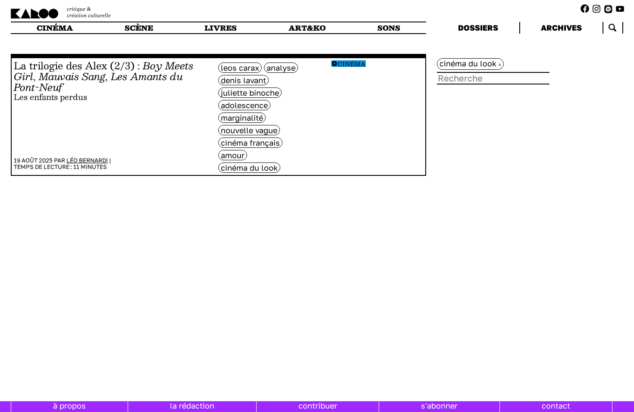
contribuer (317, 405)
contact (556, 405)
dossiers (478, 27)
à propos (69, 405)
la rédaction (192, 405)
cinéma (55, 27)
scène (139, 27)
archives (561, 27)
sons (388, 27)
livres (220, 27)
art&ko (307, 27)
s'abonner (439, 405)
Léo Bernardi (87, 160)
